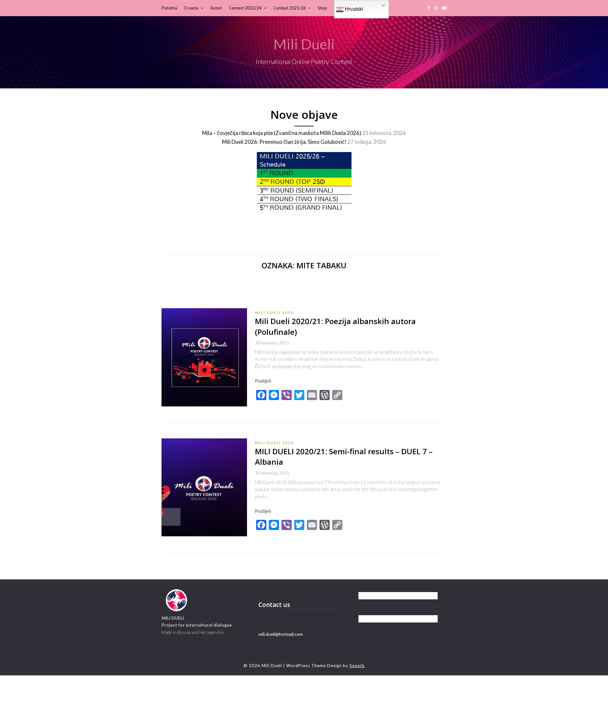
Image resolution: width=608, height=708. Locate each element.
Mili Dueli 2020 (274, 312)
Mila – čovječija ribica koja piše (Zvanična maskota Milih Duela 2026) (281, 133)
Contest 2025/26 (289, 7)
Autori (216, 7)
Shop (322, 7)
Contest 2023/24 (245, 7)
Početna (169, 7)
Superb (357, 665)
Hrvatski (353, 9)
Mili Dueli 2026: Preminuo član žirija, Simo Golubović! (284, 141)
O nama (191, 7)
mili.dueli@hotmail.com (280, 634)
